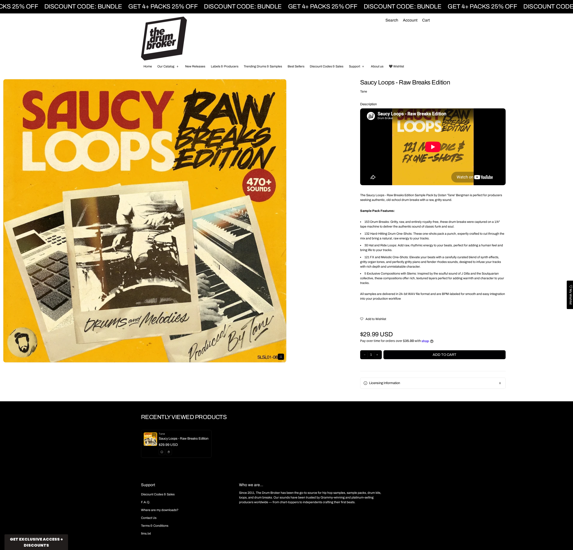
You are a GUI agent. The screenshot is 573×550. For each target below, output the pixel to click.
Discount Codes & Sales (158, 494)
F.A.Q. (145, 502)
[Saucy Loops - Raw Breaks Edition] (176, 444)
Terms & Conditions (154, 525)
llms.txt (146, 533)
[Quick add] (169, 452)
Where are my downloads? (159, 510)
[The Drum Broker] (164, 38)
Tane (363, 91)
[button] (391, 20)
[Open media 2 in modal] (144, 220)
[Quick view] (162, 452)
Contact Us (148, 518)
